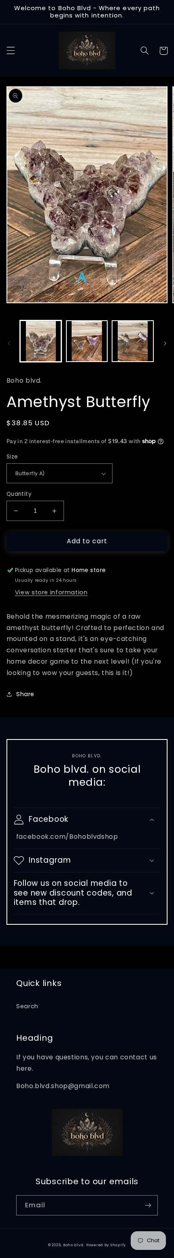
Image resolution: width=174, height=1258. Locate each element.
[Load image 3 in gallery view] (132, 341)
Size (12, 457)
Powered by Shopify (106, 1245)
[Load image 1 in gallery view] (41, 341)
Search (27, 1006)
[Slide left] (9, 343)
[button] (10, 50)
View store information (51, 592)
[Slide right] (165, 343)
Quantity (19, 494)
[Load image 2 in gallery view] (87, 341)
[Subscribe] (148, 1205)
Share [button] (25, 694)
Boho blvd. (74, 1245)
